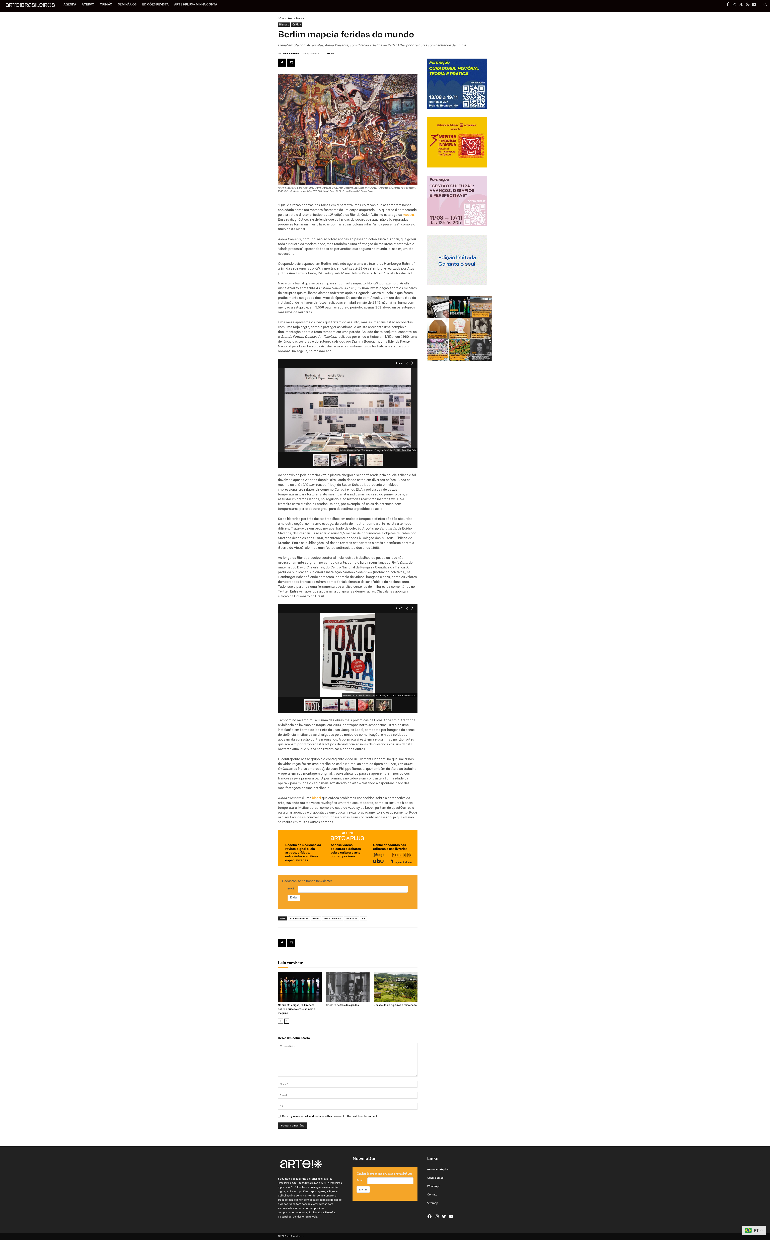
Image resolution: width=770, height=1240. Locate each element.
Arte (290, 18)
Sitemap (432, 1203)
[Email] (291, 63)
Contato (432, 1194)
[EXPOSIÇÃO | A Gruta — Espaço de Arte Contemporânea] (438, 350)
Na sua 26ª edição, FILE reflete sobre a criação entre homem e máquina (296, 1009)
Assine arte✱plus (438, 1169)
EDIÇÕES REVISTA (155, 4)
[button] (765, 5)
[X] (741, 5)
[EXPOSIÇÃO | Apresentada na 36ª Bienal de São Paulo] (481, 307)
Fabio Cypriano (291, 53)
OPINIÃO (106, 4)
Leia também (290, 963)
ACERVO (88, 4)
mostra (408, 215)
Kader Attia (351, 918)
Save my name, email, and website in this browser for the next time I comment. (330, 1116)
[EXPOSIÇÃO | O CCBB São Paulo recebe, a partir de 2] (459, 328)
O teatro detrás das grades (342, 1005)
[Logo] (32, 6)
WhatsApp (433, 1186)
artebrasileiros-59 (299, 918)
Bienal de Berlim (332, 918)
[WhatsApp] (748, 5)
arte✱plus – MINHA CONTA (195, 4)
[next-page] (286, 1021)
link (363, 918)
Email (291, 889)
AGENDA (70, 4)
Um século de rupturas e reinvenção (395, 1005)
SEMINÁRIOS (127, 4)
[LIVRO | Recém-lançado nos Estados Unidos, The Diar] (481, 350)
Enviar (293, 897)
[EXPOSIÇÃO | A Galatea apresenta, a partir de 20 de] (459, 350)
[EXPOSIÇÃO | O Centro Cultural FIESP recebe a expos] (459, 307)
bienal (316, 798)
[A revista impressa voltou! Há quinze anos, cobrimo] (438, 307)
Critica (296, 24)
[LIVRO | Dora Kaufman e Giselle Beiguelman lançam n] (481, 328)
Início (281, 18)
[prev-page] (280, 1021)
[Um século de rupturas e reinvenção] (395, 987)
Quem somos (435, 1177)
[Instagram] (734, 5)
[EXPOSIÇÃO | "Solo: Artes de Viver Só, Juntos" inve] (438, 328)
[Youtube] (754, 5)
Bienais (284, 24)
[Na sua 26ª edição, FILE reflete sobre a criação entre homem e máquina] (300, 987)
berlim (315, 918)
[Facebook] (728, 5)
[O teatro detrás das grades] (348, 987)
